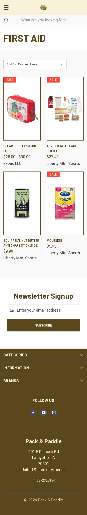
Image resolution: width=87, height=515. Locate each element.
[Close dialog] (82, 244)
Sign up (23, 273)
